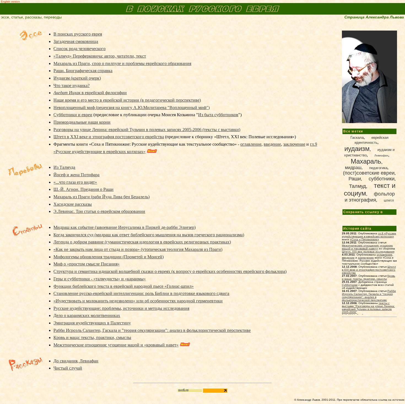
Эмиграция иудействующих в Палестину (92, 323)
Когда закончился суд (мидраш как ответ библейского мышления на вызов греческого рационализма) (148, 234)
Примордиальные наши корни (81, 122)
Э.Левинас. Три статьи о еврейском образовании (99, 211)
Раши (355, 178)
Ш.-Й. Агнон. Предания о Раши (83, 189)
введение (272, 144)
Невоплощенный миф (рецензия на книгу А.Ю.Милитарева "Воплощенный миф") (131, 107)
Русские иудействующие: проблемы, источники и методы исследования (121, 308)
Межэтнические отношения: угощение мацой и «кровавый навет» (116, 345)
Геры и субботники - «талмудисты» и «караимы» (99, 278)
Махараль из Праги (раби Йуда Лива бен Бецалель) (101, 196)
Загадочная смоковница (75, 41)
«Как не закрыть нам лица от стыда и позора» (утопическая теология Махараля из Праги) (137, 249)
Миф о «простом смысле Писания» (86, 264)
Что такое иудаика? (71, 85)
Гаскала (357, 137)
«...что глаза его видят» (75, 182)
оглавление (250, 144)
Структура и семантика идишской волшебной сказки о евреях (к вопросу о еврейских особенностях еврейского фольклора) (170, 271)
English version (10, 1)
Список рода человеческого (79, 48)
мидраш (353, 167)
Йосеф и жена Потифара (76, 174)
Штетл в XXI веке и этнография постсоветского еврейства (108, 136)
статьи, (17, 17)
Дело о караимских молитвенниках (86, 315)
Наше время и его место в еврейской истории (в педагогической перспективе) (127, 100)
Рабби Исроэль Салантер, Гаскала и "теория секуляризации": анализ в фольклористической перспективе (152, 330)
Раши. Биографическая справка (82, 70)
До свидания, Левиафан (75, 361)
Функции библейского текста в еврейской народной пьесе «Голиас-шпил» (123, 286)
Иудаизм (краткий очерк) (77, 78)
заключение (294, 144)
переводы (53, 17)
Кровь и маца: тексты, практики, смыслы (92, 337)
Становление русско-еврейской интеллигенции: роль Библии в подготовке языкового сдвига (141, 293)
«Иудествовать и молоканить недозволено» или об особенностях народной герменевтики (138, 301)
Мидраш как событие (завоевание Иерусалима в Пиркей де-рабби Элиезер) (124, 227)
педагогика (378, 168)
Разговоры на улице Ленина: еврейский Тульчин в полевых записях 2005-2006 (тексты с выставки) (146, 129)
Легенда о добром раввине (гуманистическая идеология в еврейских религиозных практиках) (142, 242)
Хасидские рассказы (72, 204)
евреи (369, 173)
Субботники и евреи (72, 114)
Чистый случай (67, 368)
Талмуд (357, 186)
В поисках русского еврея (77, 34)
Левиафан (381, 155)
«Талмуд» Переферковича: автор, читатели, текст (99, 56)
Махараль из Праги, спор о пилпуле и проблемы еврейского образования (122, 63)
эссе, (5, 17)
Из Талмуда (64, 167)
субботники (382, 178)
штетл (389, 200)
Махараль (366, 161)
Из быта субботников (218, 114)
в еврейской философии (90, 92)
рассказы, (34, 17)
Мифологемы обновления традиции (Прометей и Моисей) (108, 256)
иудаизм (357, 148)
